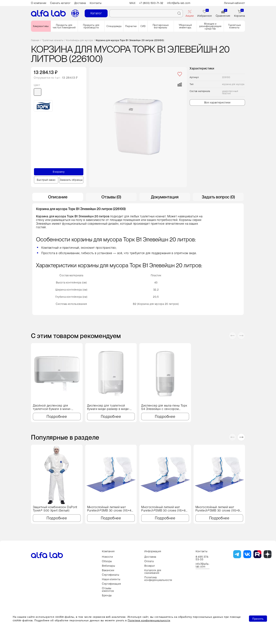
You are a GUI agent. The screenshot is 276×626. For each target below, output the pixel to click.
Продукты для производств (91, 26)
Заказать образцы (71, 179)
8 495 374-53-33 (202, 558)
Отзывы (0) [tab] (111, 196)
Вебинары (108, 565)
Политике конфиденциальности (149, 620)
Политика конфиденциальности (158, 578)
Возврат (149, 565)
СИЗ (143, 26)
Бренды (107, 595)
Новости (107, 556)
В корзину (59, 171)
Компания (108, 551)
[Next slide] (241, 335)
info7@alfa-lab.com (203, 565)
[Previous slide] (232, 335)
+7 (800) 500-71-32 (151, 3)
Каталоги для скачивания (152, 571)
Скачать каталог (60, 3)
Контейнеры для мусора (79, 40)
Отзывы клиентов (108, 589)
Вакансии (108, 570)
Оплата (149, 561)
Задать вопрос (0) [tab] (218, 196)
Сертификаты (110, 574)
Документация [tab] (165, 196)
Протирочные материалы (161, 26)
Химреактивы (41, 26)
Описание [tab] (57, 196)
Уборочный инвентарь (185, 26)
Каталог (96, 13)
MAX (132, 3)
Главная (35, 40)
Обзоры (107, 561)
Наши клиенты (111, 579)
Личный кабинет (234, 3)
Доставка (80, 3)
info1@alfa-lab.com (178, 3)
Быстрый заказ (46, 179)
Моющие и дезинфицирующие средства (210, 26)
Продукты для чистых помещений (64, 26)
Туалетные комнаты (234, 26)
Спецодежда (113, 26)
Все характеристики (217, 102)
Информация (152, 551)
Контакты (96, 3)
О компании (38, 3)
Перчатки (131, 26)
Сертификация (111, 583)
